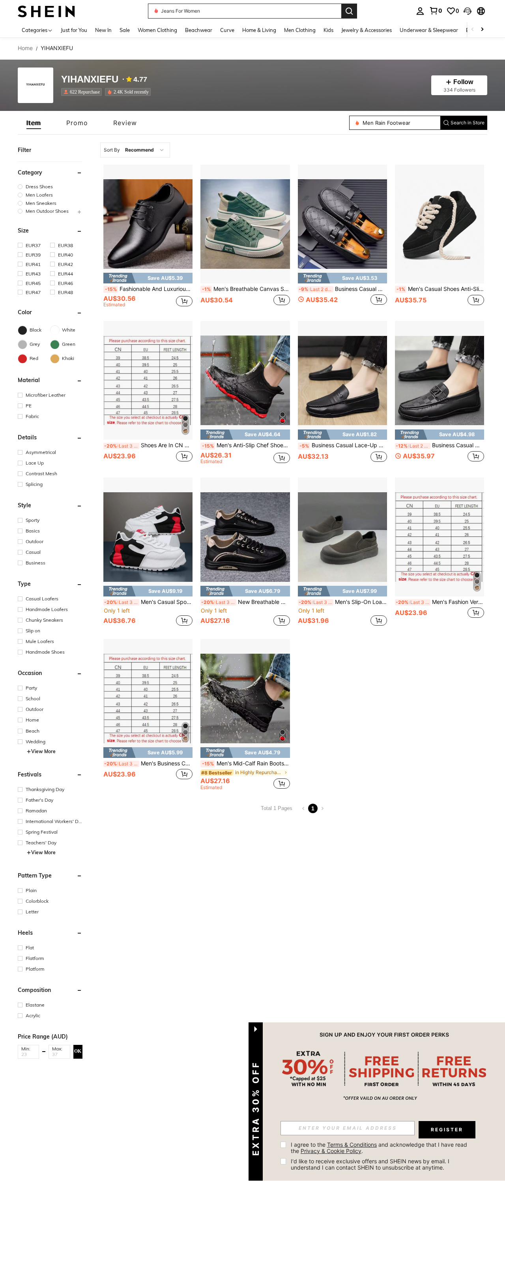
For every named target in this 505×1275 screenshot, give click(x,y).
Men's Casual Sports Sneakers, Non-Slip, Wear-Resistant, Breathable (148, 602)
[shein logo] (46, 11)
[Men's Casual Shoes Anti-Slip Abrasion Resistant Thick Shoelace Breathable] (439, 224)
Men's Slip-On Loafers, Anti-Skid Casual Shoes (343, 602)
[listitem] (83, 92)
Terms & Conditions (352, 1144)
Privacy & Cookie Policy (331, 1151)
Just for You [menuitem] (74, 30)
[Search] (349, 11)
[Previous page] (303, 808)
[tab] (33, 122)
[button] (467, 11)
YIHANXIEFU (89, 79)
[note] (148, 278)
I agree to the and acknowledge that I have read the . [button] (380, 1147)
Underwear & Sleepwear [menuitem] (429, 30)
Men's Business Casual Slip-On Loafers (148, 763)
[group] (50, 186)
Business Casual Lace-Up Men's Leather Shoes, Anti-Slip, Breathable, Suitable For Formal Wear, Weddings (343, 445)
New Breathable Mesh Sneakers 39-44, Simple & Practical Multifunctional (245, 602)
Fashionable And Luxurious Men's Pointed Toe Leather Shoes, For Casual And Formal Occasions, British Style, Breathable (149, 289)
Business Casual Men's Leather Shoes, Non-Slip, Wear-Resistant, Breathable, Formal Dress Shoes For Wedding (440, 445)
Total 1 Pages (276, 808)
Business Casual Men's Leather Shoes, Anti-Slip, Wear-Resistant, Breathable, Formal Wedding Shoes (343, 289)
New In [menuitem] (103, 30)
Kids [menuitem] (328, 30)
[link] (435, 10)
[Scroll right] (482, 30)
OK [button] (77, 1051)
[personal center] (420, 11)
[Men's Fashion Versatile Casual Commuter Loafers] (439, 537)
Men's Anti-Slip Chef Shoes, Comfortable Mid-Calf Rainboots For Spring (246, 445)
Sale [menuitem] (125, 30)
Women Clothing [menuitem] (157, 30)
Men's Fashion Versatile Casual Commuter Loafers (440, 602)
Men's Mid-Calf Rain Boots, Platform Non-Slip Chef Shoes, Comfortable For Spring (246, 763)
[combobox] (135, 150)
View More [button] (43, 751)
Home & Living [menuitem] (259, 30)
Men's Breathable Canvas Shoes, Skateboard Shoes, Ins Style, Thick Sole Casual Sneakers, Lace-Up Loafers (246, 289)
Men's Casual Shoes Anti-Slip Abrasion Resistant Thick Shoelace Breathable (440, 289)
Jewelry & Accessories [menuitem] (366, 30)
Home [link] (25, 48)
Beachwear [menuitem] (198, 30)
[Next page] (322, 808)
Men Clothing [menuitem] (300, 30)
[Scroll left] (472, 30)
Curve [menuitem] (227, 30)
